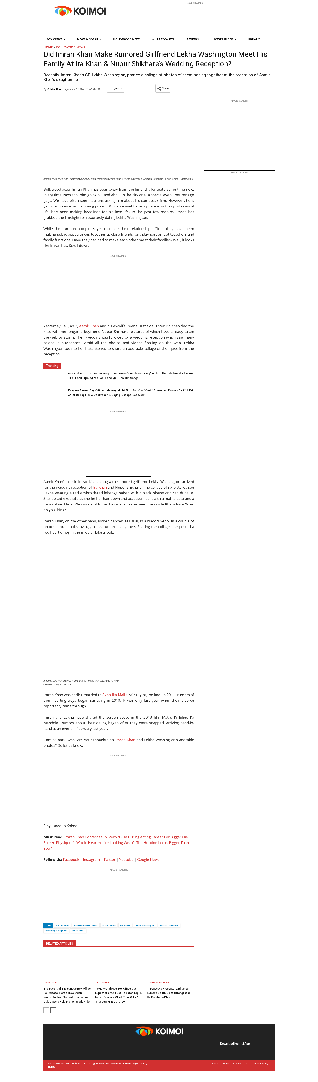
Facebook (71, 859)
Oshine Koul (54, 89)
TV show (126, 1063)
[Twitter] (54, 918)
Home (48, 47)
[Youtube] (79, 1048)
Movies (114, 1063)
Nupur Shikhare (169, 925)
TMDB (51, 1067)
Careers (237, 1063)
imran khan (109, 925)
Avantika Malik (114, 694)
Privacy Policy (260, 1063)
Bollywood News (70, 47)
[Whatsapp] (61, 918)
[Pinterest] (67, 1048)
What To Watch (163, 39)
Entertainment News (86, 925)
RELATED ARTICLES (59, 943)
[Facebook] (46, 918)
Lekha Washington (145, 925)
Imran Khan (125, 739)
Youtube (126, 859)
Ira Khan (100, 487)
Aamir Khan (89, 325)
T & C (247, 1063)
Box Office (51, 982)
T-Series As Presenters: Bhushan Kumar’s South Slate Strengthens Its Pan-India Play (168, 993)
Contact (226, 1063)
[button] (162, 88)
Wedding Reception (56, 930)
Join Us (118, 88)
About (215, 1063)
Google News (148, 859)
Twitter (110, 859)
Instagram (91, 859)
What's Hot (78, 930)
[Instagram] (61, 1048)
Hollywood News (126, 39)
